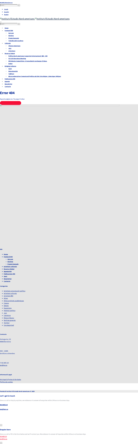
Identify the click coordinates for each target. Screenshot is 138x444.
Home (6, 28)
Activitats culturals (10, 266)
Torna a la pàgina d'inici (10, 103)
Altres (6, 298)
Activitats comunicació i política (14, 291)
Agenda (7, 81)
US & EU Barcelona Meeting (17, 58)
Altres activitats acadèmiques (14, 301)
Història (11, 36)
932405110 (4, 405)
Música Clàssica (9, 318)
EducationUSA (13, 71)
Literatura (11, 51)
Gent (10, 69)
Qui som (11, 33)
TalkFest (11, 74)
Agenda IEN (8, 271)
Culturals (8, 43)
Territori (6, 323)
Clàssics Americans (14, 46)
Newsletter (8, 84)
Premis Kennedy (13, 38)
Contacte (8, 86)
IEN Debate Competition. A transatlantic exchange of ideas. (27, 61)
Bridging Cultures (10, 66)
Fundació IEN (9, 30)
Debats (6, 306)
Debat (10, 64)
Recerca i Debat (10, 53)
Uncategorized (9, 325)
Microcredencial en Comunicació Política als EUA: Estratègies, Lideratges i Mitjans (34, 76)
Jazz (9, 48)
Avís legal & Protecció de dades (10, 380)
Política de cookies (6, 382)
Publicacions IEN (10, 79)
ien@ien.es (3, 365)
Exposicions (8, 308)
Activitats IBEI (8, 296)
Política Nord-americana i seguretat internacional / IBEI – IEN (27, 56)
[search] (8, 5)
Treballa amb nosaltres (15, 41)
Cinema (6, 303)
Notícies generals (10, 320)
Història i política (9, 311)
